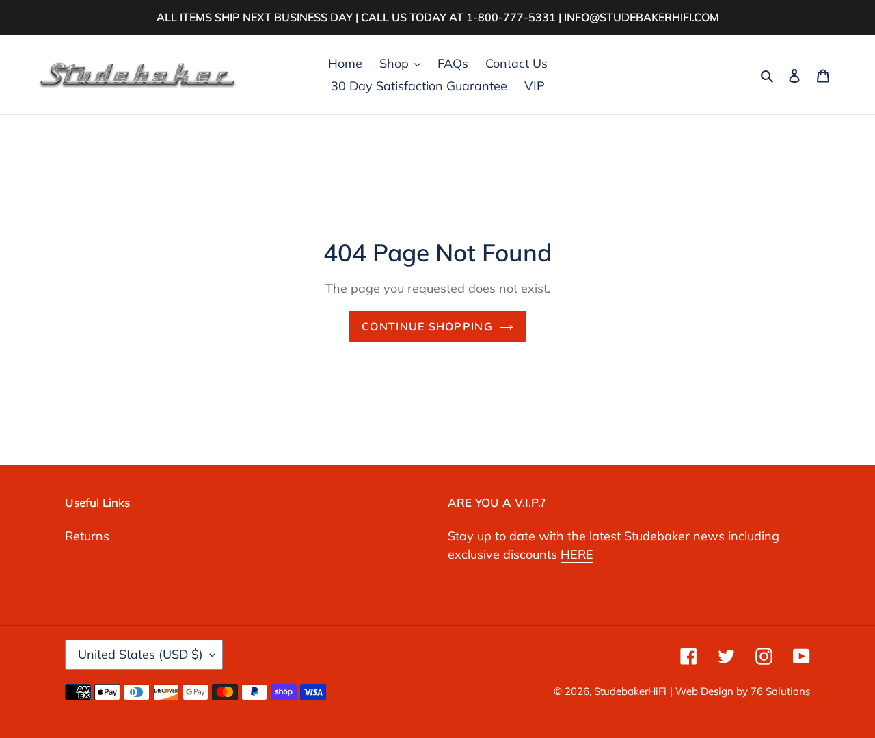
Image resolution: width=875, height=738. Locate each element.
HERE (577, 554)
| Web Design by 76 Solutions (740, 691)
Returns (87, 536)
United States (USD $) (140, 654)
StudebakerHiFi (630, 691)
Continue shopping (427, 326)
